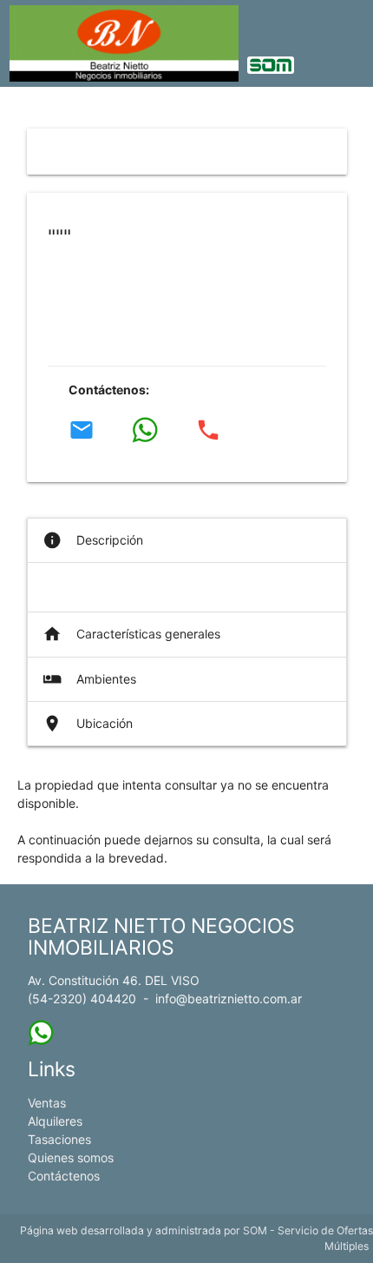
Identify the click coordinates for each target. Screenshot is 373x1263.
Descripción (93, 540)
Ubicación (88, 723)
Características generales (131, 634)
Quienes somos (71, 1157)
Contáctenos (64, 1175)
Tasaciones (59, 1139)
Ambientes (89, 679)
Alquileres (55, 1121)
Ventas (47, 1102)
